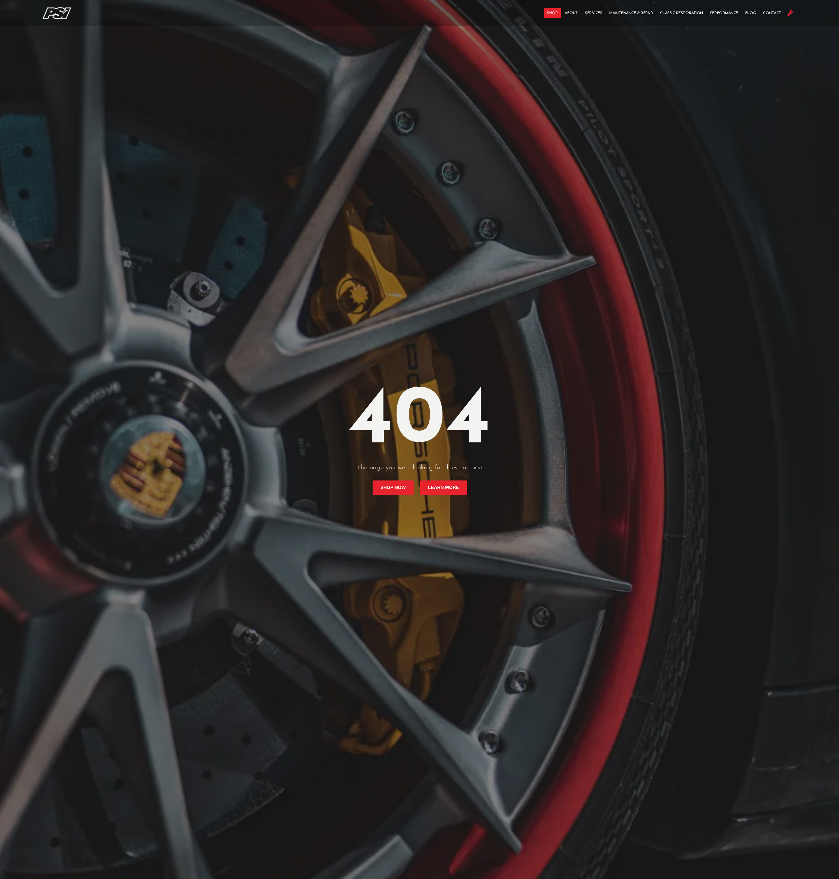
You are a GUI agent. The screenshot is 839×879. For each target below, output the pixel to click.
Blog (750, 13)
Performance (724, 13)
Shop (552, 13)
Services (593, 13)
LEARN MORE (443, 487)
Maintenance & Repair (631, 13)
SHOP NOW (393, 487)
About (571, 13)
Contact (772, 13)
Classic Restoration (681, 13)
